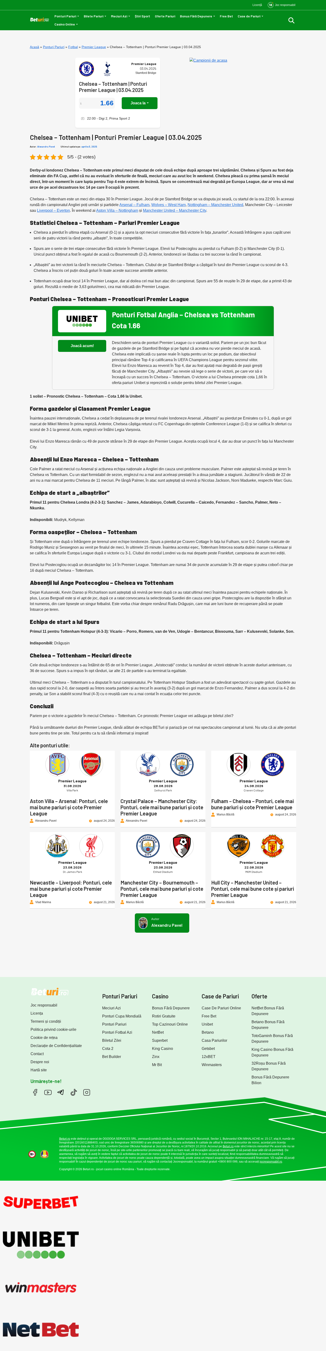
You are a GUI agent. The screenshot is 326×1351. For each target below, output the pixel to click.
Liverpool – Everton (53, 210)
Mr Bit (157, 1065)
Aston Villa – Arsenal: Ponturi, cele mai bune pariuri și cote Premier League (69, 807)
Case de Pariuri (249, 16)
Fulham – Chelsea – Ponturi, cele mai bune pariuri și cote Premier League (252, 804)
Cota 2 (107, 1049)
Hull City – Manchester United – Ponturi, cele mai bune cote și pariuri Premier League (252, 888)
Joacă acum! (82, 346)
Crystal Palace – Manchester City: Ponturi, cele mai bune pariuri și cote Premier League (162, 807)
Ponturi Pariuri (65, 16)
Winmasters (212, 1065)
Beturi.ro (64, 1138)
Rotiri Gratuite (163, 1016)
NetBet (158, 1032)
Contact (37, 1054)
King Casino (162, 1049)
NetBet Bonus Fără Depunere (268, 1011)
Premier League (94, 47)
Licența (37, 1013)
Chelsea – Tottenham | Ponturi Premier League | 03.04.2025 (113, 87)
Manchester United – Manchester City (174, 210)
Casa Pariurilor (214, 1040)
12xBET (209, 1057)
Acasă (34, 47)
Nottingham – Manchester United (215, 205)
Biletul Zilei (111, 1040)
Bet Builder (111, 1057)
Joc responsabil (44, 1005)
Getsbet (208, 1049)
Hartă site (39, 1070)
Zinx (155, 1057)
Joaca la (138, 103)
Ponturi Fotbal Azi (117, 1032)
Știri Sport (142, 16)
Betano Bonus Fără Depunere (268, 1025)
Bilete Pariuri (93, 16)
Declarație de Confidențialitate (56, 1046)
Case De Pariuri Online (221, 1008)
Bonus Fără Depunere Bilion (270, 1080)
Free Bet (226, 16)
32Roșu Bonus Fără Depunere (269, 1066)
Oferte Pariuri (165, 16)
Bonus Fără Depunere (196, 16)
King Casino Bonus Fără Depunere (272, 1052)
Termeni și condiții (46, 1021)
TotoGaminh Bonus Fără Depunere (272, 1038)
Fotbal (73, 47)
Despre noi (40, 1062)
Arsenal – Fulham (134, 205)
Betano (208, 1032)
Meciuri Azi (119, 16)
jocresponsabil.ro (271, 1161)
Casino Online (64, 24)
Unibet (207, 1024)
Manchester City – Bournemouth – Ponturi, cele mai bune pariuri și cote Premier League (162, 888)
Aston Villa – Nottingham (117, 210)
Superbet (160, 1040)
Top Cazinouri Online (170, 1024)
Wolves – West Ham (168, 205)
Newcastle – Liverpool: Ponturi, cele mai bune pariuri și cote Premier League (71, 888)
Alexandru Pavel (46, 146)
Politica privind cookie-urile (53, 1029)
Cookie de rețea (44, 1038)
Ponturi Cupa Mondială (121, 1016)
